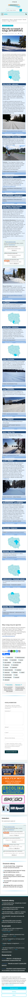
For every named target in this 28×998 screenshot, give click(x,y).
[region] (14, 985)
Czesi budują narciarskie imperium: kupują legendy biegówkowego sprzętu (14, 871)
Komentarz (8, 711)
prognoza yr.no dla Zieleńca (11, 176)
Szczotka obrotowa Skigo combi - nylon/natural (14, 853)
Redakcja (5, 33)
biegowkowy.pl (12, 244)
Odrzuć (14, 995)
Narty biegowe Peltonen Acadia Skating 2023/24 (14, 833)
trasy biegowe (7, 677)
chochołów (13, 660)
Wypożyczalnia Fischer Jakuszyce (14, 131)
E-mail (7, 732)
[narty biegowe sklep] (10, 242)
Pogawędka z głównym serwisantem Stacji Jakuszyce (13, 935)
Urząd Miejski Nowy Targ (12, 455)
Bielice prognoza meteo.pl (11, 301)
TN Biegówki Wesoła (11, 557)
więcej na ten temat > (7, 952)
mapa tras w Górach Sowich (11, 310)
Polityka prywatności (9, 984)
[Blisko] (26, 973)
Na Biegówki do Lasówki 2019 (12, 185)
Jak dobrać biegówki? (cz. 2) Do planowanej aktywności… (13, 948)
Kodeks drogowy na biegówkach (11, 943)
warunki (17, 677)
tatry (16, 675)
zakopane (6, 680)
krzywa (6, 667)
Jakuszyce (6, 665)
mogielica (18, 670)
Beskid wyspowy (20, 657)
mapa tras (7, 587)
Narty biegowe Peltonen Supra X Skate (14, 846)
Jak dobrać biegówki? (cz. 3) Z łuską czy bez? (14, 939)
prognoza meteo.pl (9, 135)
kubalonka (14, 667)
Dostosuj (14, 991)
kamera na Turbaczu (10, 499)
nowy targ (6, 672)
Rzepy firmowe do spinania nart (14, 255)
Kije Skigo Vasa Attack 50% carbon (14, 261)
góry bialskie (7, 662)
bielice (6, 660)
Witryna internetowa (10, 738)
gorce (21, 660)
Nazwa (7, 727)
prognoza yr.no (21, 135)
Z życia (3, 945)
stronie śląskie (8, 675)
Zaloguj (13, 1)
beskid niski (10, 657)
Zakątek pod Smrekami (12, 414)
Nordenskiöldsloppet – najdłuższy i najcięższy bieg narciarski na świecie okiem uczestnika (14, 876)
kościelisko (15, 665)
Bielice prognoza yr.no (10, 303)
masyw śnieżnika (8, 670)
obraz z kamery (19, 133)
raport (22, 672)
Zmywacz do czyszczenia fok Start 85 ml (14, 840)
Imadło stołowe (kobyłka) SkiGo (14, 248)
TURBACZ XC (6, 478)
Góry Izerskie (17, 662)
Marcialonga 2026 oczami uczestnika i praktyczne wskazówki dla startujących (13, 886)
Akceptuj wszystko (14, 988)
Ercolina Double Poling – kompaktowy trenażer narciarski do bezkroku (13, 866)
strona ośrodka (8, 133)
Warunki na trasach (8, 25)
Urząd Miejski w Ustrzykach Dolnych (15, 532)
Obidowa (15, 672)
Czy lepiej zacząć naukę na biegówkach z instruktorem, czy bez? (12, 929)
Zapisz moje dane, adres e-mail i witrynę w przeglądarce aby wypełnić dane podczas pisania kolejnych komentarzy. (13, 745)
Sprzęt (14, 936)
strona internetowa (9, 457)
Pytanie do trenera (6, 931)
